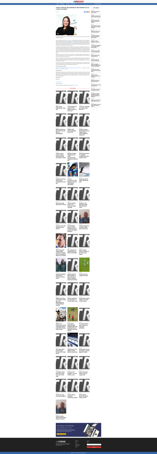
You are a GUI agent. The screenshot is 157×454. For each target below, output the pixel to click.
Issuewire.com (69, 40)
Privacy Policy (77, 444)
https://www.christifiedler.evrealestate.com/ (62, 68)
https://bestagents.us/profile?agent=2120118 (74, 67)
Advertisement (77, 445)
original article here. (76, 85)
